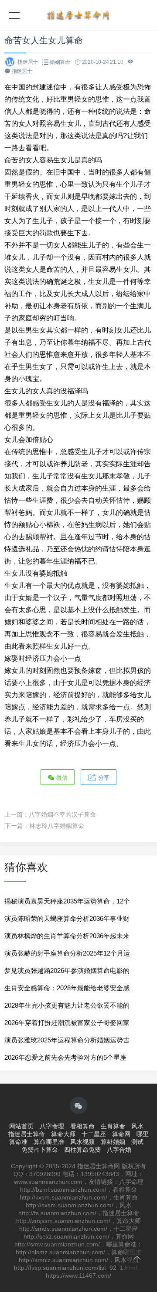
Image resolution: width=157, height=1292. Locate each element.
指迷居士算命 (26, 1133)
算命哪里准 (49, 1141)
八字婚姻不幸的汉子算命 (62, 814)
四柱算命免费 (82, 1149)
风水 (137, 1126)
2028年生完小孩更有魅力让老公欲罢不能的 (67, 1005)
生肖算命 (113, 1126)
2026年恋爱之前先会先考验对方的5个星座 (65, 1057)
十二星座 (94, 1133)
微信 (61, 778)
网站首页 (21, 1126)
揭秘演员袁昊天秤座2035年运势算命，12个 (67, 901)
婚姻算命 (60, 62)
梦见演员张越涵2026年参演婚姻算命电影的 (67, 970)
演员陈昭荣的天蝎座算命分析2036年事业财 (67, 918)
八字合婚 (119, 1149)
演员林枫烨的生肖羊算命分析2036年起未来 (67, 935)
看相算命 (82, 1126)
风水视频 (82, 1141)
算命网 (121, 1133)
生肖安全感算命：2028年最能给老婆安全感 (67, 988)
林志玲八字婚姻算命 (56, 825)
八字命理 (52, 1126)
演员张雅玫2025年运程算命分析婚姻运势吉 (67, 1040)
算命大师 (63, 1133)
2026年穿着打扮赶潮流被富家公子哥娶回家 (67, 1022)
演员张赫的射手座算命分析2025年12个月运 (67, 953)
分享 (102, 778)
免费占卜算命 (39, 1149)
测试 (137, 1141)
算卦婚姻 (113, 1141)
